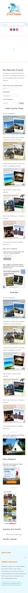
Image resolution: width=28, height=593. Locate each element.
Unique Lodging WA (9, 113)
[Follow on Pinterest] (11, 29)
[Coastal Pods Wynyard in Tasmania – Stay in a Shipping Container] (14, 151)
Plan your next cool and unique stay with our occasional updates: (14, 252)
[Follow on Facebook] (14, 29)
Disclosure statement (11, 584)
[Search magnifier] (25, 24)
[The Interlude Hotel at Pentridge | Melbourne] (14, 230)
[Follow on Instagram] (17, 29)
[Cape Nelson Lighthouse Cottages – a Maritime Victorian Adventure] (14, 125)
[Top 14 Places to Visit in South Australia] (14, 177)
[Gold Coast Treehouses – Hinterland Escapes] (14, 204)
